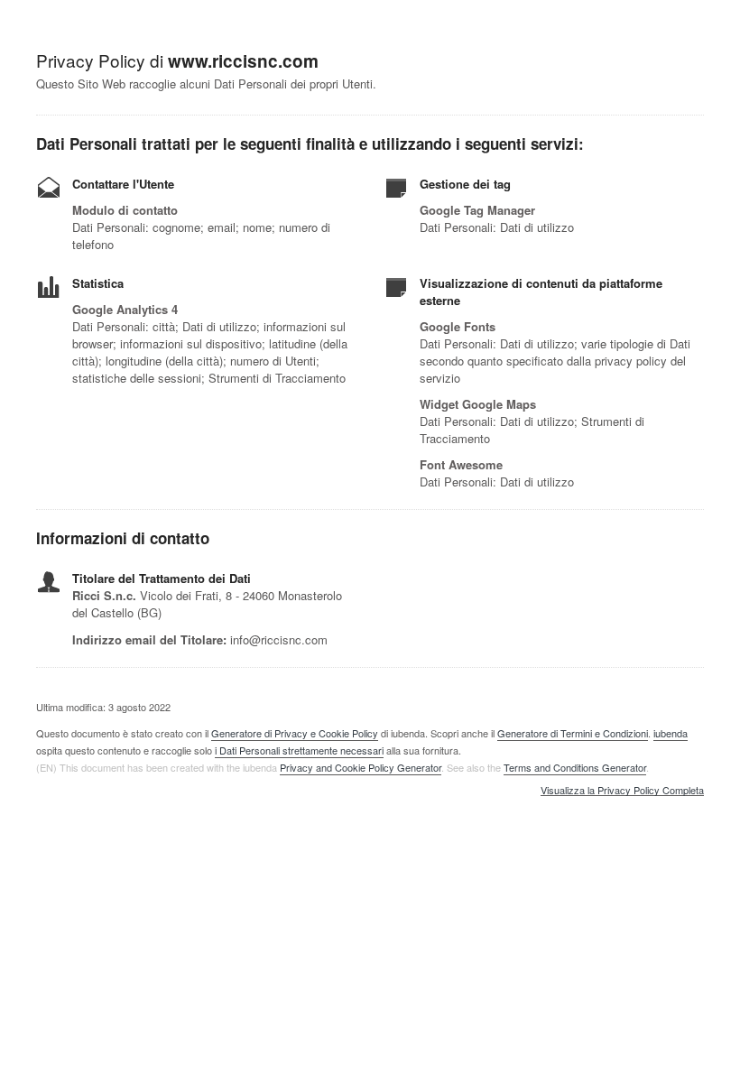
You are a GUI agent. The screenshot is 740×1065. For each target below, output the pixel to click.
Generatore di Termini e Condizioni (572, 733)
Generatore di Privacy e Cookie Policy (294, 733)
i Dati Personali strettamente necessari (299, 750)
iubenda (670, 733)
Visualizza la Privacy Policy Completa (622, 790)
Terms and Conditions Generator (575, 767)
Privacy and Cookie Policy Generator (360, 767)
